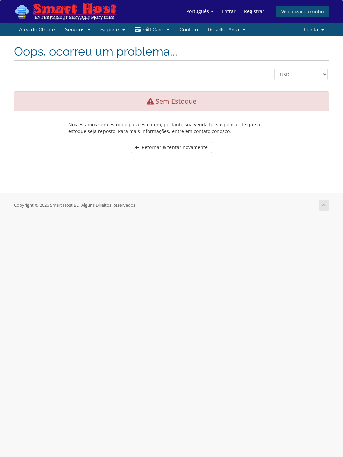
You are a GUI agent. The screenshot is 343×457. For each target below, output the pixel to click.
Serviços (76, 30)
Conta (312, 30)
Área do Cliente (37, 30)
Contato (189, 30)
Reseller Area (225, 30)
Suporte (111, 30)
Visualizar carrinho (302, 11)
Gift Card (153, 30)
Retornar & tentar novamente (173, 147)
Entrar (229, 11)
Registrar (254, 11)
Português (198, 11)
